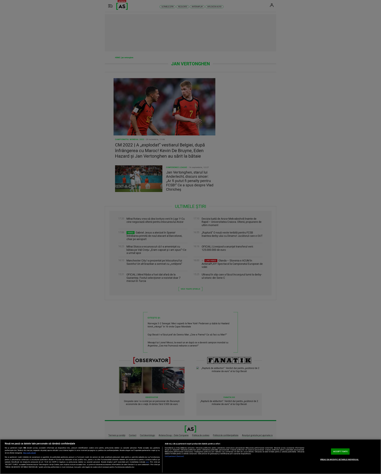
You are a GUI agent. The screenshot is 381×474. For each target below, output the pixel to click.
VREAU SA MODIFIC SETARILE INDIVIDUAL (339, 459)
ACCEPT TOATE (340, 451)
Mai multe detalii (29, 453)
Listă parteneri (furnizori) (174, 456)
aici (147, 462)
